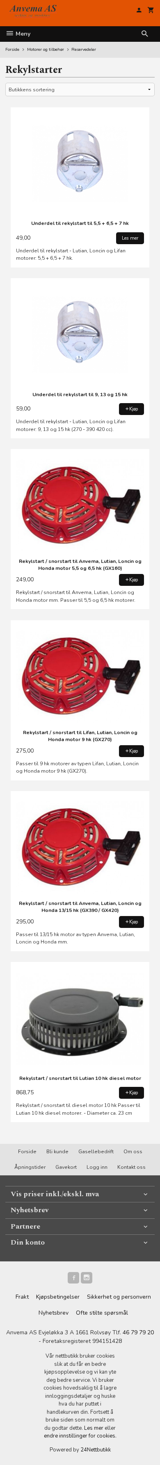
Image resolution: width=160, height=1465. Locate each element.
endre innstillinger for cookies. (80, 1436)
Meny (22, 34)
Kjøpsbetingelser (58, 1297)
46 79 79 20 (138, 1332)
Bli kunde (57, 1151)
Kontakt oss (131, 1167)
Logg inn (97, 1167)
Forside (12, 49)
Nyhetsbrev (54, 1313)
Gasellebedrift (96, 1151)
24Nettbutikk (95, 1450)
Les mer (94, 1428)
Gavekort (66, 1167)
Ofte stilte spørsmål (102, 1313)
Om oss (132, 1151)
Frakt (22, 1297)
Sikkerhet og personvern (119, 1297)
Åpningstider (30, 1167)
